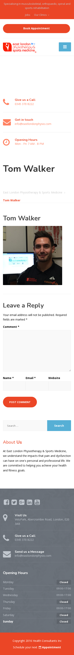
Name (8, 378)
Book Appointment (36, 28)
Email (31, 378)
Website (54, 378)
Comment (11, 327)
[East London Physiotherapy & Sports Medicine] (20, 46)
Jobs (27, 15)
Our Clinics (40, 15)
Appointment (51, 647)
